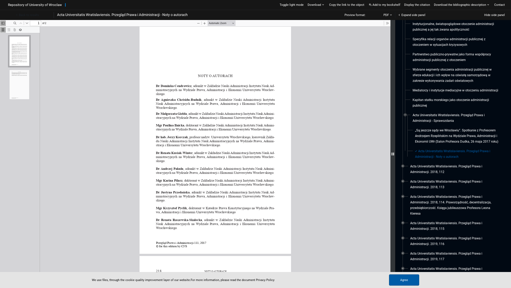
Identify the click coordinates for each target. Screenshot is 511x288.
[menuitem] (455, 27)
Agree (404, 280)
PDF (386, 15)
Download (314, 5)
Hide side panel (494, 15)
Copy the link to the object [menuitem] (346, 5)
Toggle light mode (292, 5)
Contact (499, 5)
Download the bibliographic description (460, 5)
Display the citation (417, 5)
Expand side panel (413, 15)
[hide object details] (392, 154)
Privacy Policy (265, 280)
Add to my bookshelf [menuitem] (386, 5)
